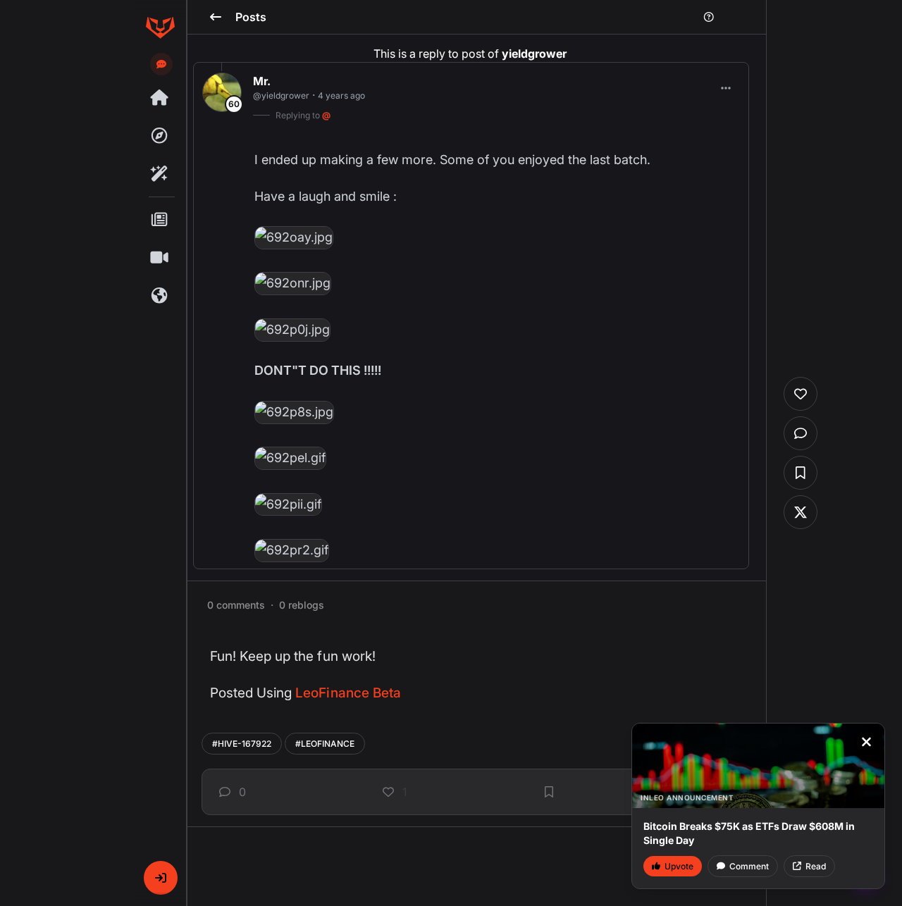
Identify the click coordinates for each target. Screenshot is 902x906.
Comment (749, 866)
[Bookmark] (549, 792)
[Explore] (160, 136)
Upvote (679, 866)
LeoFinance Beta (348, 693)
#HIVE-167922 (241, 743)
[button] (161, 878)
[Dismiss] (866, 742)
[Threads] (160, 98)
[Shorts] (160, 258)
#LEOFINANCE (324, 743)
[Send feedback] (161, 64)
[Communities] (160, 296)
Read (815, 866)
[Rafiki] (160, 174)
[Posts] (160, 220)
